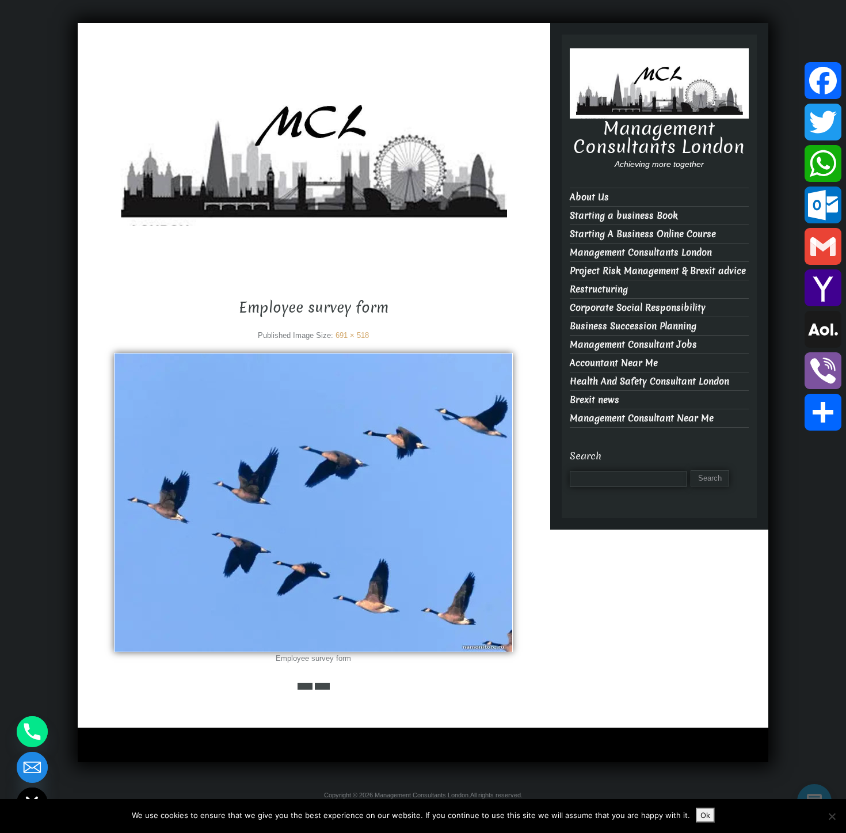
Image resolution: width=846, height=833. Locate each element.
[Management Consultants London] (313, 143)
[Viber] (823, 370)
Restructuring (599, 289)
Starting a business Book (624, 216)
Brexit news (594, 400)
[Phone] (32, 731)
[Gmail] (823, 246)
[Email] (32, 767)
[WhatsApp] (823, 163)
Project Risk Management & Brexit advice (658, 271)
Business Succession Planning (633, 326)
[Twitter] (823, 122)
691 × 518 (352, 335)
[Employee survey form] (313, 502)
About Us (589, 197)
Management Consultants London (313, 235)
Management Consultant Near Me (642, 418)
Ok (705, 815)
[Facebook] (823, 80)
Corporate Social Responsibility (638, 308)
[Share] (823, 412)
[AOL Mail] (823, 329)
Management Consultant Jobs (633, 344)
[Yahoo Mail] (823, 288)
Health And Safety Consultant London (649, 381)
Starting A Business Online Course (643, 234)
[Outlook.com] (823, 205)
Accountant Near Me (614, 363)
